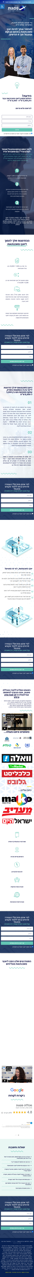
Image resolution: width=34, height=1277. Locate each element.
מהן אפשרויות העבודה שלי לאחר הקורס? (19, 1179)
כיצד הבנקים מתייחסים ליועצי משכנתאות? (18, 1165)
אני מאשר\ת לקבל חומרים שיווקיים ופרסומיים (17, 134)
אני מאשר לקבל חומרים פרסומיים (22, 365)
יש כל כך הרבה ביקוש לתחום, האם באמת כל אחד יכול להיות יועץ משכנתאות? (17, 1157)
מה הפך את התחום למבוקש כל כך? (20, 1162)
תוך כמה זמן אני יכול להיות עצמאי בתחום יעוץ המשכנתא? (18, 1183)
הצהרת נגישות (25, 1272)
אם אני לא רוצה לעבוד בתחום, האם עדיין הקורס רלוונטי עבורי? (18, 1170)
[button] (2, 6)
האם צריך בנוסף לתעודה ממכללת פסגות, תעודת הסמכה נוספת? (17, 1175)
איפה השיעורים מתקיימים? (23, 1188)
